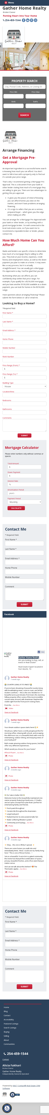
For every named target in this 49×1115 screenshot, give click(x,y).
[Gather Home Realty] (9, 654)
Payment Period (14, 498)
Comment (9, 586)
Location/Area (8, 391)
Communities (9, 1044)
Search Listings (10, 1027)
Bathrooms (7, 409)
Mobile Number (9, 348)
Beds (13, 101)
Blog (6, 1011)
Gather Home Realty (20, 677)
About (6, 1040)
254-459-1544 (13, 20)
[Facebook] (23, 20)
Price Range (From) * (11, 365)
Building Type (8, 383)
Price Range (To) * (10, 374)
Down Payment (14, 472)
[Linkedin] (27, 20)
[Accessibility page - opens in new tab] (16, 1098)
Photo (11, 756)
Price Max (36, 92)
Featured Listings (11, 1023)
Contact (7, 1015)
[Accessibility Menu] (7, 1108)
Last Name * (8, 321)
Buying (6, 1031)
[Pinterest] (31, 20)
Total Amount (13, 463)
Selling (6, 1036)
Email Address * (9, 330)
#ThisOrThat (9, 752)
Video (11, 708)
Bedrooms (7, 400)
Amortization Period (16, 490)
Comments (7, 418)
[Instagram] (35, 20)
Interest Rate (13, 481)
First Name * (8, 313)
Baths (35, 101)
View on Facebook (11, 712)
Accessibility (9, 1019)
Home (6, 1007)
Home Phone (8, 339)
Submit (24, 435)
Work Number (8, 356)
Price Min (13, 92)
